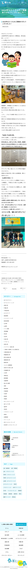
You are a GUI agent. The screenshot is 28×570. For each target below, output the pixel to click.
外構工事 (6, 308)
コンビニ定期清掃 (8, 365)
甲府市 (22, 280)
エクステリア (7, 313)
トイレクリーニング (8, 318)
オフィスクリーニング (9, 401)
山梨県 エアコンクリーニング (9, 481)
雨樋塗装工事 (7, 354)
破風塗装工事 (7, 360)
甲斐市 (19, 278)
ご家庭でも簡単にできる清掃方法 (11, 349)
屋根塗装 (6, 388)
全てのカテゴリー (8, 300)
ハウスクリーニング (5, 281)
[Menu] (25, 2)
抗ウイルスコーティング (6, 283)
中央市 (13, 278)
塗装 (5, 386)
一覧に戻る (14, 289)
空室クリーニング (6, 497)
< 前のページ (5, 288)
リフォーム (6, 341)
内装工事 (6, 339)
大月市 (5, 373)
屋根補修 (6, 378)
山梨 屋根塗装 (6, 468)
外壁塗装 (6, 391)
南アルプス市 (4, 280)
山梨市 (5, 326)
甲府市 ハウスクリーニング (9, 474)
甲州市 (5, 334)
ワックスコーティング (12, 490)
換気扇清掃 (6, 321)
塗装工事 (6, 305)
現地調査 (6, 331)
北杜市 (5, 336)
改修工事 (6, 344)
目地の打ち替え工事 (8, 367)
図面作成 (15, 493)
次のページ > (22, 288)
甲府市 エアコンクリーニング (9, 477)
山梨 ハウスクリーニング (8, 471)
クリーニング (20, 281)
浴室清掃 (3, 278)
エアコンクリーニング (12, 280)
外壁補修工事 (7, 370)
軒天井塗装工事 (7, 357)
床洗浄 (4, 490)
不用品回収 (6, 310)
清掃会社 (6, 375)
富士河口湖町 (8, 278)
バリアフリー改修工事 (9, 347)
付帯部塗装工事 (7, 352)
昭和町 (16, 278)
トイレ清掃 (6, 328)
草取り (11, 281)
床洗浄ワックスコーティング (10, 425)
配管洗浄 (6, 362)
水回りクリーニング (17, 487)
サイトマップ (21, 555)
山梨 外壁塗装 (14, 468)
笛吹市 (18, 280)
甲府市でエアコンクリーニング (9, 266)
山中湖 (5, 323)
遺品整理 (6, 315)
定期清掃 (15, 281)
